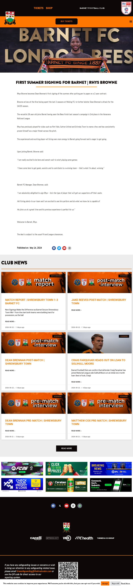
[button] (131, 21)
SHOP (49, 8)
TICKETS (38, 8)
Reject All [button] (115, 583)
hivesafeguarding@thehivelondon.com (34, 571)
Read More (125, 583)
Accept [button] (105, 583)
